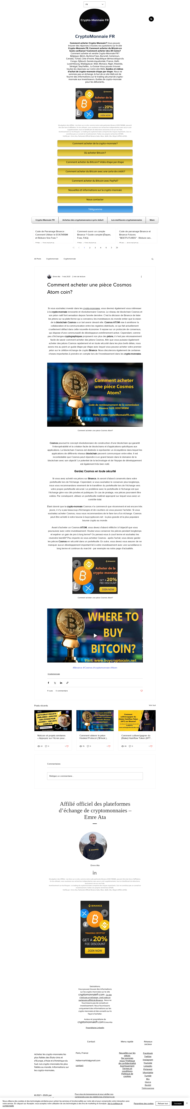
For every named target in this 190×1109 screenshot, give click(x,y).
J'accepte (178, 1103)
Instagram (148, 1059)
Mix (148, 1079)
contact (79, 1065)
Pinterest (147, 1069)
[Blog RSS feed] (151, 19)
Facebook (148, 1053)
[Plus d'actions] (141, 276)
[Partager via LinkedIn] (61, 683)
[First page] (73, 247)
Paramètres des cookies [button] (144, 1103)
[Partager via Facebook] (48, 683)
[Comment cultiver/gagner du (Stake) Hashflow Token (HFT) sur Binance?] (137, 720)
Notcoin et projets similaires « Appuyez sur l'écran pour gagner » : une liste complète (52, 736)
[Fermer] (186, 1103)
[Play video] (95, 635)
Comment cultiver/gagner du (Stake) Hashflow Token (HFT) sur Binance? (136, 736)
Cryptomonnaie (52, 259)
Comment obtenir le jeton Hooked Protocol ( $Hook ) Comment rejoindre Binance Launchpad (93, 736)
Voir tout (152, 705)
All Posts (37, 259)
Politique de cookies (127, 1075)
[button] (152, 259)
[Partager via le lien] (67, 683)
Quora (148, 1082)
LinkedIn (148, 1066)
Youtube (148, 1063)
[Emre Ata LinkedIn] (94, 872)
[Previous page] (79, 247)
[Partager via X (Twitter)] (55, 683)
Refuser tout (163, 1103)
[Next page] (111, 247)
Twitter (147, 1056)
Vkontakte (148, 1072)
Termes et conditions (127, 1069)
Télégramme (148, 1088)
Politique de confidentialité (127, 1062)
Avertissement (127, 1066)
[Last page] (117, 247)
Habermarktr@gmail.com (88, 1060)
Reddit (148, 1085)
